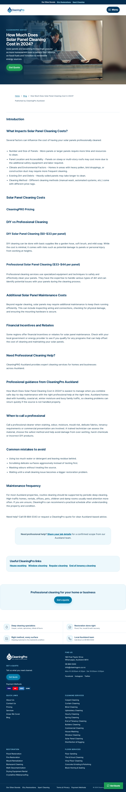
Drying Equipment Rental (16, 771)
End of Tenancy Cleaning (75, 721)
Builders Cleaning (72, 724)
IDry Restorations (64, 2)
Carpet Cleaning (72, 700)
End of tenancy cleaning (82, 565)
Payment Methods (14, 684)
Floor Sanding (71, 754)
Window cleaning (37, 565)
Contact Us (11, 703)
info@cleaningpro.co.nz (75, 667)
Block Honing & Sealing (75, 768)
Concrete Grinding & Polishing (78, 764)
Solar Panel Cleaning (74, 738)
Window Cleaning (72, 735)
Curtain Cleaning (72, 703)
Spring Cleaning (72, 717)
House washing (18, 565)
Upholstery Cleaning (74, 710)
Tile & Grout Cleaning (74, 757)
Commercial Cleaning (74, 728)
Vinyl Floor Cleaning (73, 761)
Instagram (79, 676)
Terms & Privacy (63, 787)
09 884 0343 (70, 664)
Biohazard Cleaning (14, 764)
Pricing (9, 707)
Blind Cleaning (71, 707)
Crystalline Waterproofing (17, 775)
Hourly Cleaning (72, 714)
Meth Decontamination (16, 768)
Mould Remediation (14, 761)
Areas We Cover (13, 714)
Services (10, 710)
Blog (25, 96)
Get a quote (63, 600)
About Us (10, 700)
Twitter (87, 676)
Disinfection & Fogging (74, 742)
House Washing (72, 731)
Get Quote (14, 67)
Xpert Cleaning (78, 2)
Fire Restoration (13, 757)
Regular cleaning (58, 565)
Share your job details (59, 534)
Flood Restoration (13, 754)
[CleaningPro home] (15, 9)
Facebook (69, 676)
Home (17, 96)
